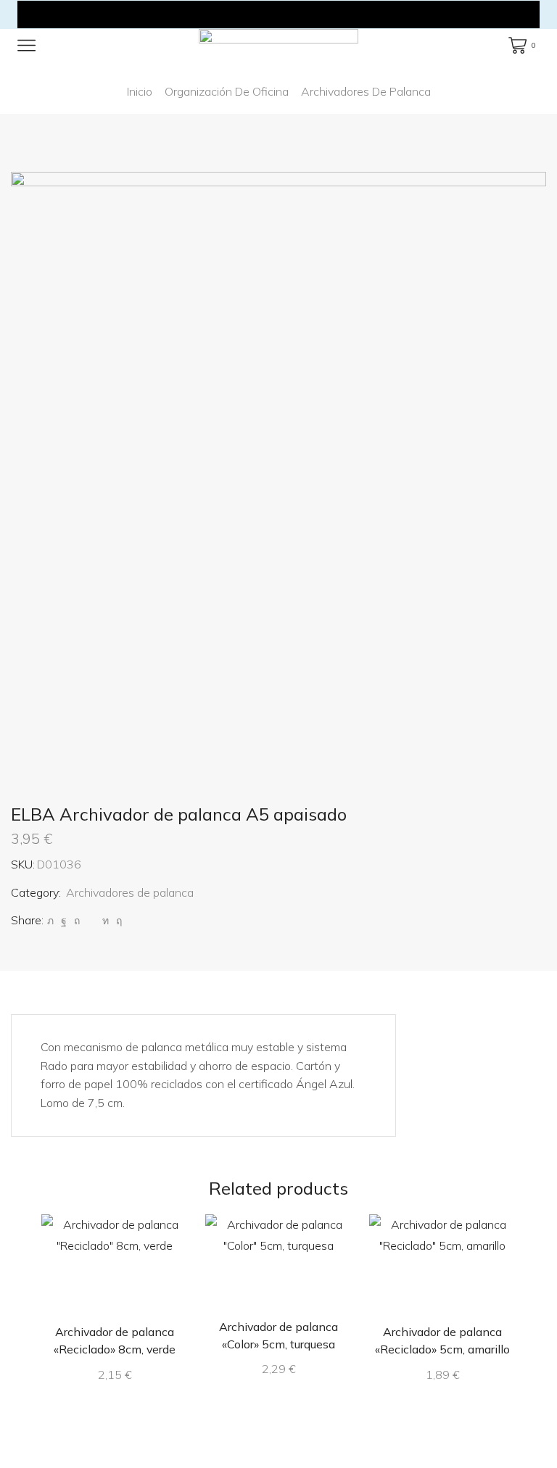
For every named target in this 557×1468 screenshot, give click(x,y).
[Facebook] (63, 920)
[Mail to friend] (91, 920)
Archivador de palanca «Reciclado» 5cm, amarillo (442, 1340)
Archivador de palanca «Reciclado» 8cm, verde (115, 1340)
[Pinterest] (76, 920)
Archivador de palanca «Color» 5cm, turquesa (278, 1335)
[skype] (117, 920)
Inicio (139, 91)
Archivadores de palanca (366, 91)
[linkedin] (105, 920)
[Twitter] (50, 920)
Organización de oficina (227, 91)
